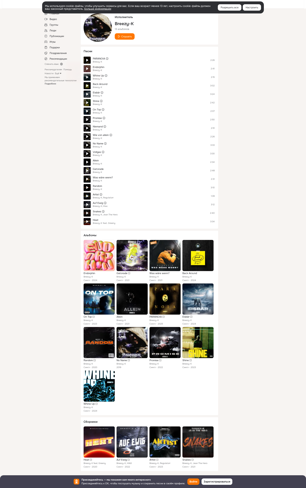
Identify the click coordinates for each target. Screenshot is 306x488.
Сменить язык (52, 64)
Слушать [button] (126, 36)
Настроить (252, 7)
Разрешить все (230, 7)
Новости (49, 73)
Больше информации (97, 9)
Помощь (67, 69)
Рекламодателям (53, 69)
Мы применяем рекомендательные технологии (60, 80)
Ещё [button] (57, 73)
